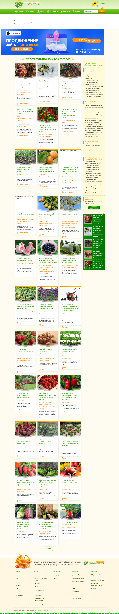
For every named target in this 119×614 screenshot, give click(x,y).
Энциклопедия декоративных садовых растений (46, 272)
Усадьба (17, 571)
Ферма (36, 571)
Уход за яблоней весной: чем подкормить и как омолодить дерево (70, 216)
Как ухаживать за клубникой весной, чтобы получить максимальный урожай (47, 396)
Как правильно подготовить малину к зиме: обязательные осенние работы (24, 84)
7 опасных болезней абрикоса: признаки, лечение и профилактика (47, 169)
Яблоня (73, 227)
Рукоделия (75, 591)
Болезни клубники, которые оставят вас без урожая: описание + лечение (24, 525)
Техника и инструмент (67, 318)
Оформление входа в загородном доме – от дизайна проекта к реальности (46, 525)
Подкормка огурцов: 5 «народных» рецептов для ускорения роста (25, 307)
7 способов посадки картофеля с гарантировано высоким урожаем (47, 352)
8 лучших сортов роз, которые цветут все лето (24, 259)
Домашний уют (76, 575)
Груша (50, 223)
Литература (57, 575)
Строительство (20, 592)
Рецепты (74, 588)
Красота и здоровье (78, 578)
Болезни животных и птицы (41, 579)
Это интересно (76, 598)
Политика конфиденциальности (41, 610)
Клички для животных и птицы (96, 584)
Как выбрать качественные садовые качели (25, 215)
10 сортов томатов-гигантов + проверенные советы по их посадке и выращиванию (69, 483)
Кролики (64, 122)
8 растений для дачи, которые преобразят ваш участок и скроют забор (47, 307)
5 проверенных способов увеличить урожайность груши (47, 216)
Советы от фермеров (41, 604)
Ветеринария (38, 583)
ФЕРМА (18, 116)
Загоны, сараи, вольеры (23, 124)
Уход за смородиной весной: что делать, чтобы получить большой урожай (48, 260)
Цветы (49, 92)
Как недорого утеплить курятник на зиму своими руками (25, 111)
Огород (69, 88)
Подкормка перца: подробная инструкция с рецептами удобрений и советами (70, 396)
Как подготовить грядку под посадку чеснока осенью (24, 169)
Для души (94, 571)
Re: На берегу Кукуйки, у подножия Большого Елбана (93, 158)
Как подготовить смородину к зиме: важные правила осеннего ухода (47, 128)
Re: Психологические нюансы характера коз (93, 198)
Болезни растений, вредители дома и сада (21, 576)
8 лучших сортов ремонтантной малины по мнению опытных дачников (25, 352)
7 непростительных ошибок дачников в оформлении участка (23, 395)
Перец (22, 491)
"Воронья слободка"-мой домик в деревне (97, 576)
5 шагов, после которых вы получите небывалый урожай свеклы (25, 442)
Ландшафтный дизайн (44, 533)
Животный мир (70, 120)
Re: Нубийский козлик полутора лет (91, 142)
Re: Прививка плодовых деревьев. (92, 102)
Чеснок (29, 175)
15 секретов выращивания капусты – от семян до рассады (48, 442)
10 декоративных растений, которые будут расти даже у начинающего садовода (70, 443)
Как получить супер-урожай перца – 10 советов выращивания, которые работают (25, 483)
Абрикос (51, 177)
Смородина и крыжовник (45, 136)
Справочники (57, 571)
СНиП (55, 578)
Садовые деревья (43, 177)
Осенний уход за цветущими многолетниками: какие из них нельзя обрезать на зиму (47, 85)
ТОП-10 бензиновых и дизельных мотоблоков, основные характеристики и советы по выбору (70, 307)
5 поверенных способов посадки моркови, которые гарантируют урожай (69, 352)
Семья (74, 595)
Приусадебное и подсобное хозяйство (24, 119)
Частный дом (19, 595)
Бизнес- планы (39, 575)
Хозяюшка (75, 571)
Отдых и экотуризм (78, 581)
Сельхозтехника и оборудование (70, 316)
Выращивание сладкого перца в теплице (69, 523)
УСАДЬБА (19, 90)
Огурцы (23, 314)
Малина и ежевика (21, 92)
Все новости (48, 548)
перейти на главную (34, 23)
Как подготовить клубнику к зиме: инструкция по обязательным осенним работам (70, 170)
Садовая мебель (27, 221)
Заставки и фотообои (97, 580)
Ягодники (27, 90)
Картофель (52, 358)
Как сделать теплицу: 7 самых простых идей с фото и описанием (69, 260)
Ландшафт (25, 219)
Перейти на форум (94, 208)
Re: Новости (88, 69)
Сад (23, 90)
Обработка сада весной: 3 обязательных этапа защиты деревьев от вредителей (47, 483)
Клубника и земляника (67, 178)
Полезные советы (77, 585)
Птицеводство (24, 126)
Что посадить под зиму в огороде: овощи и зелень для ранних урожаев (70, 83)
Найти (101, 11)
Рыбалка (93, 588)
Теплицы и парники (71, 267)
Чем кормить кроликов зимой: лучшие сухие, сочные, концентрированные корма (69, 113)
